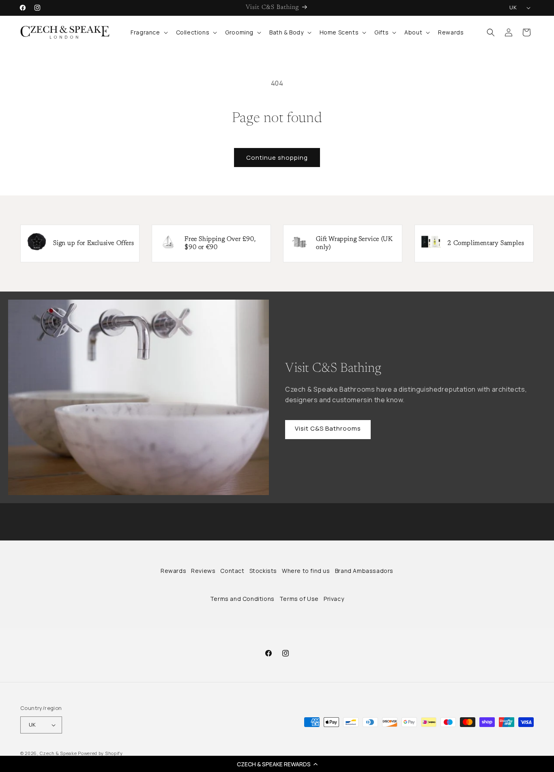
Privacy (334, 599)
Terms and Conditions (242, 599)
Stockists (263, 571)
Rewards (173, 571)
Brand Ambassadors (364, 571)
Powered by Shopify (100, 753)
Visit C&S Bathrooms (328, 428)
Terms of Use (299, 599)
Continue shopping (277, 157)
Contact (232, 571)
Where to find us (306, 571)
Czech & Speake (58, 753)
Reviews (203, 571)
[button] (277, 764)
